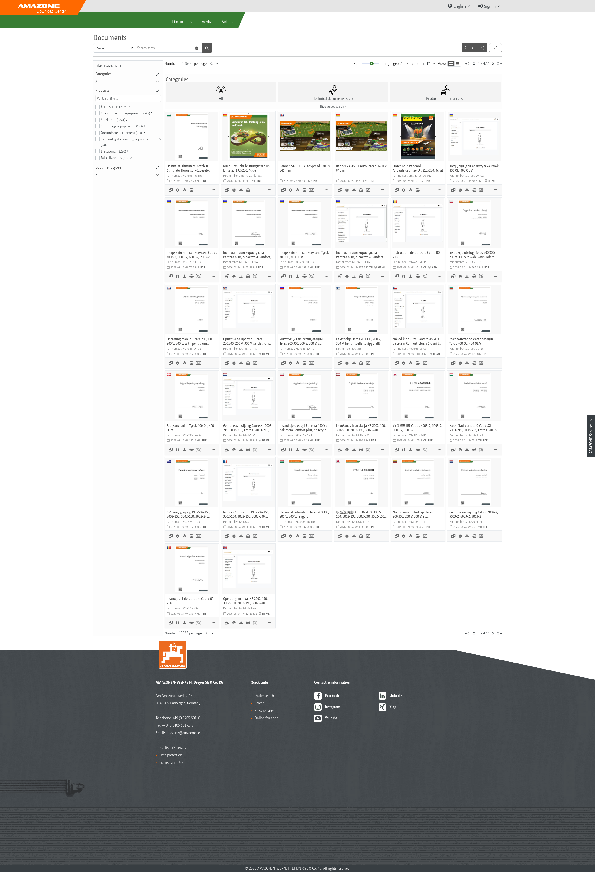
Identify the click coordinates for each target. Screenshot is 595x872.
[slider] (372, 63)
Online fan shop (266, 717)
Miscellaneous (115, 157)
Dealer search (264, 695)
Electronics (113, 151)
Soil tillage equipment (122, 126)
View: (442, 63)
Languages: (390, 63)
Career (259, 702)
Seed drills (113, 119)
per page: (200, 63)
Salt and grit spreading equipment (126, 142)
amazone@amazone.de (183, 732)
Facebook (332, 695)
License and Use (171, 762)
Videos (227, 21)
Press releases (264, 710)
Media (206, 21)
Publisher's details (172, 747)
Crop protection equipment (125, 113)
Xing (392, 706)
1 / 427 (483, 63)
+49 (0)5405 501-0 (186, 717)
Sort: (414, 63)
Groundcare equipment (122, 132)
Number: (171, 63)
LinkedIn (396, 695)
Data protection (170, 754)
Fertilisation (114, 106)
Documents (182, 21)
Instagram (332, 706)
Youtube (331, 717)
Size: (357, 63)
